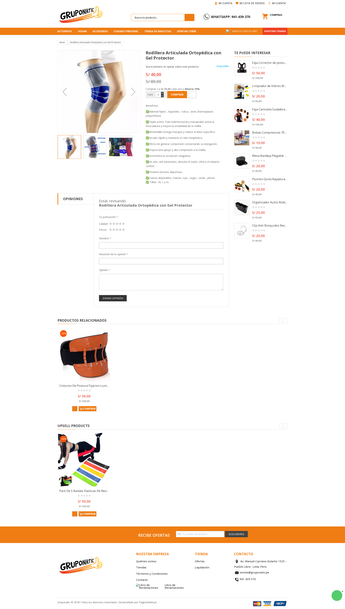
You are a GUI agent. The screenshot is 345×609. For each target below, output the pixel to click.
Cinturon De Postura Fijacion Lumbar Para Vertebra (95, 386)
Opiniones (73, 199)
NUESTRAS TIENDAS (275, 31)
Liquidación (202, 567)
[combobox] (158, 17)
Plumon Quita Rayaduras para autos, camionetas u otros (270, 179)
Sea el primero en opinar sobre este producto (172, 66)
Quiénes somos (146, 561)
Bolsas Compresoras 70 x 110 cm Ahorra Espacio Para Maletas (270, 132)
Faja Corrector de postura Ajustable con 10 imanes (270, 63)
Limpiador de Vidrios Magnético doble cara (270, 86)
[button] (65, 91)
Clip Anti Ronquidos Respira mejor (270, 225)
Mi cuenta (225, 3)
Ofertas (200, 561)
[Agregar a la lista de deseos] (192, 94)
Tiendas (141, 567)
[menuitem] (66, 31)
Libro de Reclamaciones (174, 586)
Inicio (62, 42)
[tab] (76, 199)
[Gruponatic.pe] (81, 14)
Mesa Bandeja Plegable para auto (270, 156)
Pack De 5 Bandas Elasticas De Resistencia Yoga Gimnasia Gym (102, 491)
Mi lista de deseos (252, 3)
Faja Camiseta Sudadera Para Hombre (270, 109)
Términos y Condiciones (152, 573)
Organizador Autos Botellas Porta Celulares (270, 202)
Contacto (142, 579)
